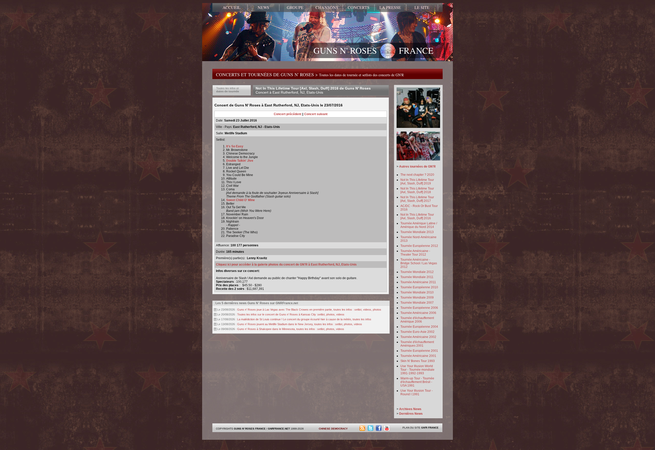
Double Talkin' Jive (240, 160)
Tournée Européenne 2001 (419, 351)
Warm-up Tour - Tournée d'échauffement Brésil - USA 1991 (417, 382)
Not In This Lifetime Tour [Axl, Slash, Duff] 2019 (417, 181)
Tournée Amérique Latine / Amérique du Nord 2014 (418, 225)
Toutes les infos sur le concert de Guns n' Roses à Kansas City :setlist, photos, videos (290, 314)
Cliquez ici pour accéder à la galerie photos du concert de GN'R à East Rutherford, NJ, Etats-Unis (286, 264)
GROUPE (295, 7)
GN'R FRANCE (430, 427)
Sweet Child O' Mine (240, 200)
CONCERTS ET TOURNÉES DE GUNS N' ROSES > (310, 74)
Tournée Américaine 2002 (418, 337)
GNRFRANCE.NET (279, 428)
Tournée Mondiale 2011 (416, 277)
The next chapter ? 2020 (417, 175)
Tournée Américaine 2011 (418, 282)
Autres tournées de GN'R (417, 166)
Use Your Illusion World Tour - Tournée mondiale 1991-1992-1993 (417, 369)
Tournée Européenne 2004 (419, 326)
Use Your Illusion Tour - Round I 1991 (416, 392)
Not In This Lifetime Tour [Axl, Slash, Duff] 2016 (417, 216)
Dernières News (411, 413)
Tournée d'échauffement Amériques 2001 (417, 343)
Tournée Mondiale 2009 (417, 297)
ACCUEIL (232, 7)
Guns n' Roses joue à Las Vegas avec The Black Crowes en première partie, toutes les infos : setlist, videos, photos (309, 309)
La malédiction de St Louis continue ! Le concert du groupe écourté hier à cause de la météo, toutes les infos (304, 319)
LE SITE (421, 7)
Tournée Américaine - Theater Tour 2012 (415, 252)
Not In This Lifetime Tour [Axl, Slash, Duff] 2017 (417, 199)
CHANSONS (326, 7)
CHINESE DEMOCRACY (333, 428)
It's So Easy (234, 146)
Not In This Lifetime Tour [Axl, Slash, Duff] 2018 (417, 190)
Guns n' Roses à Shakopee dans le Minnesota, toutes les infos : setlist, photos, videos (290, 329)
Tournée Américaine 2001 (418, 356)
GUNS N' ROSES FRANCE (373, 50)
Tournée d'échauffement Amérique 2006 (417, 319)
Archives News (410, 409)
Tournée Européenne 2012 (419, 246)
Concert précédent (287, 114)
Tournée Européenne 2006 (419, 308)
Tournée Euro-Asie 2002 (417, 332)
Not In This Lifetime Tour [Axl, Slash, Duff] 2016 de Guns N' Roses (313, 90)
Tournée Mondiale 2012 (417, 272)
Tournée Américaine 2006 (418, 313)
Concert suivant (316, 114)
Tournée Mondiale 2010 (417, 292)
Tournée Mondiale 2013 (417, 232)
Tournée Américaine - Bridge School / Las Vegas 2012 (418, 263)
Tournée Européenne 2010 (419, 287)
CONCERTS (358, 7)
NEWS (263, 7)
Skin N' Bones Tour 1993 (417, 361)
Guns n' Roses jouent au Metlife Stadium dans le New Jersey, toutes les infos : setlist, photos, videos (299, 324)
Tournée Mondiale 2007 (417, 302)
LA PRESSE (390, 7)
